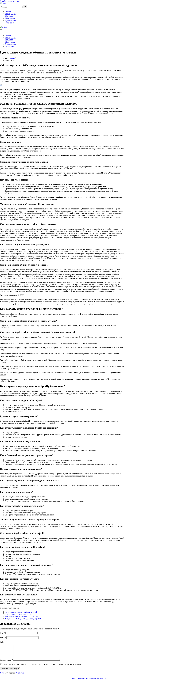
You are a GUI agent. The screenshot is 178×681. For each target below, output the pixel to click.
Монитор (9, 16)
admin (12, 58)
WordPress (20, 673)
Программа (10, 18)
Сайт (2, 642)
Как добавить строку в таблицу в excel (21, 612)
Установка (9, 23)
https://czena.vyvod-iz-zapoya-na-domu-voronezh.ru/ (89, 678)
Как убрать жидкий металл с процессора (21, 616)
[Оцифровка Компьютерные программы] (3, 3)
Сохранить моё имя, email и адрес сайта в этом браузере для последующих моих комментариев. (42, 664)
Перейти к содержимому (10, 1)
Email (3, 637)
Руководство (10, 20)
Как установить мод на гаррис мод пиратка (23, 618)
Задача (8, 11)
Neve (2, 673)
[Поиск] (25, 6)
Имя (2, 633)
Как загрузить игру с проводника (18, 614)
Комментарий (6, 660)
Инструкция (10, 14)
